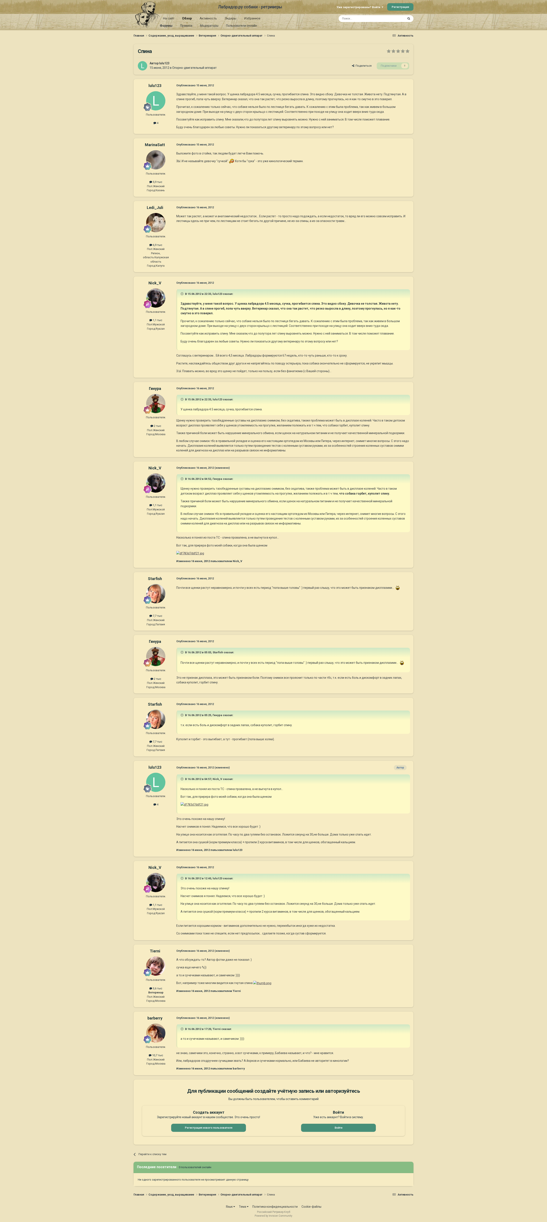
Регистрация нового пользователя (208, 1127)
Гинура (155, 388)
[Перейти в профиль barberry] (155, 1033)
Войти (338, 1127)
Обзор (187, 18)
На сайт (168, 18)
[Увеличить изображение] (231, 161)
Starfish (155, 578)
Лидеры (230, 18)
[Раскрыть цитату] (182, 293)
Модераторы (209, 25)
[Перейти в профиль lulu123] (142, 65)
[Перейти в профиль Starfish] (155, 593)
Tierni (155, 951)
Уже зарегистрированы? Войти (359, 7)
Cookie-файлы (311, 1206)
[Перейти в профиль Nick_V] (155, 298)
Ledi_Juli (155, 207)
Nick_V (155, 283)
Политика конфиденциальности (275, 1206)
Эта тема (392, 18)
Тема (243, 1206)
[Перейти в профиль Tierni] (155, 966)
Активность (208, 18)
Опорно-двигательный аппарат (194, 67)
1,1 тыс (157, 320)
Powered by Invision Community (273, 1215)
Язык (229, 1206)
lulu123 (164, 63)
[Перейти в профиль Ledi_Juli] (155, 222)
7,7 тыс (157, 615)
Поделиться (363, 65)
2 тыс (157, 425)
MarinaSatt (155, 144)
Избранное (252, 18)
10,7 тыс (157, 1055)
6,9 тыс (157, 245)
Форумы (166, 25)
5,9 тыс (157, 182)
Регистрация (400, 7)
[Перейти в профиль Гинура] (155, 403)
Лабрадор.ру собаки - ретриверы (250, 6)
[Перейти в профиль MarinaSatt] (155, 159)
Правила (186, 25)
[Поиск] (408, 18)
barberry (154, 1018)
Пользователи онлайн (241, 25)
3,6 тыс (157, 988)
